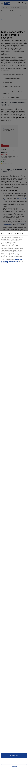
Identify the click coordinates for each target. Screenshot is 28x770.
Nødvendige (14, 766)
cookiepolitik (4, 262)
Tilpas (14, 761)
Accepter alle (14, 755)
